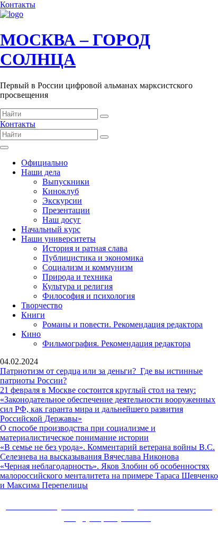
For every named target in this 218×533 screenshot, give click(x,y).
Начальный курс (50, 229)
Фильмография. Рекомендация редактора (116, 343)
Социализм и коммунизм (87, 267)
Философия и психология (88, 295)
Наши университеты (58, 238)
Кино (31, 333)
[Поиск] (104, 116)
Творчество (41, 305)
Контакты (17, 4)
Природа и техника (77, 276)
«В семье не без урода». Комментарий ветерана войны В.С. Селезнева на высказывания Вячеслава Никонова (107, 452)
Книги (33, 314)
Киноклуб (60, 191)
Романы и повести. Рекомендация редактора (122, 324)
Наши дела (40, 172)
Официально (44, 162)
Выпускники (65, 181)
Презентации (66, 210)
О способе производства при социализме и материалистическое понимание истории (78, 433)
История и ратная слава (85, 248)
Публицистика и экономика (92, 257)
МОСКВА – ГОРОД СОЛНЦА (75, 49)
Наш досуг (61, 219)
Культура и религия (77, 286)
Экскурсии (62, 200)
